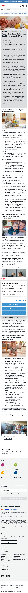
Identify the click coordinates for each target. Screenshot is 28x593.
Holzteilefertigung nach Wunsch (19, 559)
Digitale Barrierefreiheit (6, 560)
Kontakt (3, 556)
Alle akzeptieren (14, 304)
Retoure (2, 559)
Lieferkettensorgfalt (4, 585)
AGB (2, 582)
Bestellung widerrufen (9, 542)
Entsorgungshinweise (19, 585)
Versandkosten (4, 557)
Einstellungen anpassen (13, 308)
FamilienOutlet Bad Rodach (19, 554)
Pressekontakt (11, 585)
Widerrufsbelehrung (4, 587)
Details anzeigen (20, 300)
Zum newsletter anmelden (14, 498)
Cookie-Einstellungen (16, 587)
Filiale (10, 587)
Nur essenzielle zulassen (14, 313)
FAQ (18, 582)
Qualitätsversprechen (6, 468)
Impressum (5, 582)
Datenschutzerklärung (12, 582)
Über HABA (3, 554)
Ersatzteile (15, 557)
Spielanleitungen (16, 556)
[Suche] (5, 9)
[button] (26, 1)
